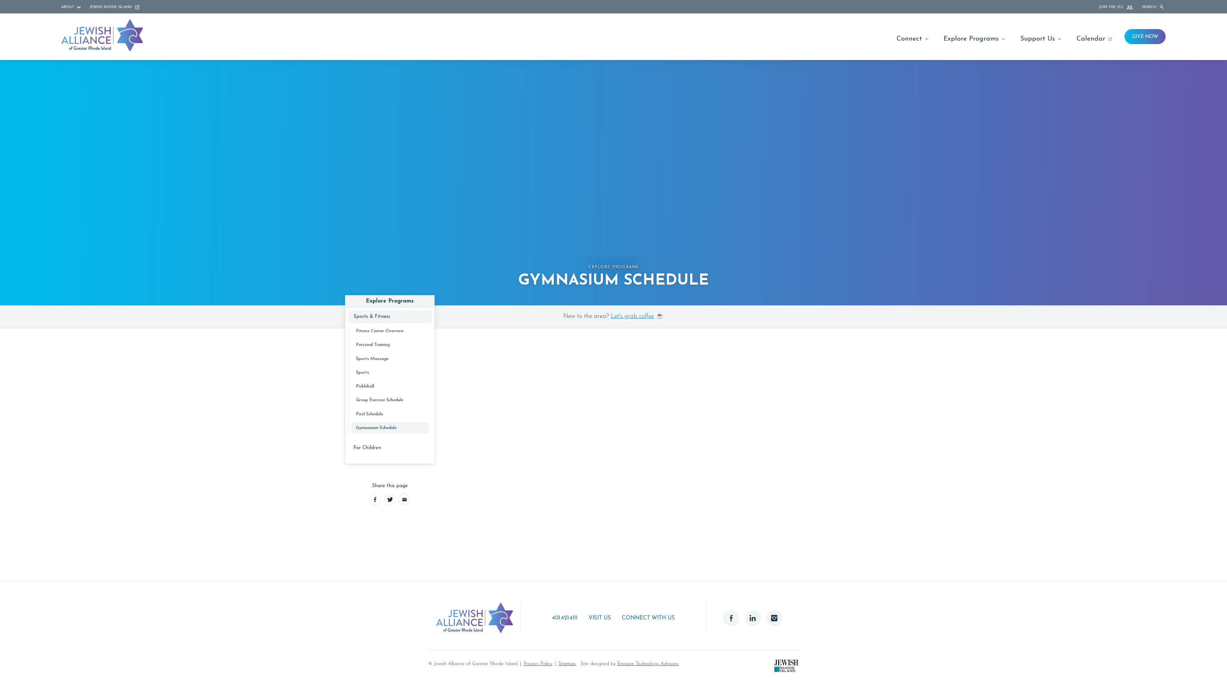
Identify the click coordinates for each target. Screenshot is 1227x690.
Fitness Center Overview (380, 331)
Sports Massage (372, 359)
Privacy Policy (538, 663)
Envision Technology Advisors (647, 663)
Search (1149, 7)
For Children (367, 447)
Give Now (1145, 36)
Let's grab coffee (632, 316)
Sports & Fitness (371, 316)
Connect (909, 38)
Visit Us (600, 618)
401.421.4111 (564, 618)
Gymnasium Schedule (376, 428)
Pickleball (365, 386)
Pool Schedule (369, 414)
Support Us (1037, 38)
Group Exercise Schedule (379, 400)
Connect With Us (648, 618)
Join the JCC (1112, 7)
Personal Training (373, 345)
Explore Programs (971, 38)
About (68, 7)
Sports (362, 373)
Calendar (1091, 38)
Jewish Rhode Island (111, 7)
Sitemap (567, 663)
